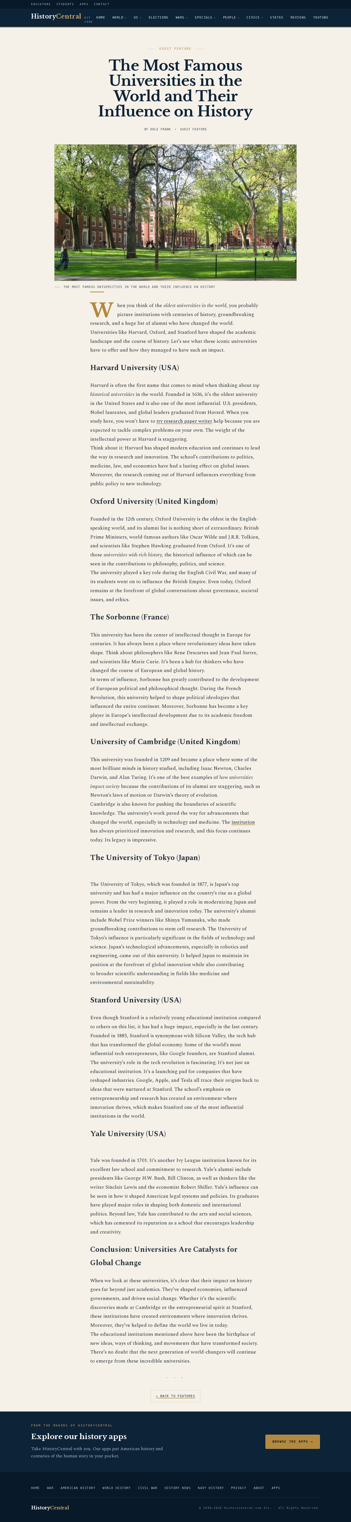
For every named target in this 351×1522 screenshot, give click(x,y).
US (136, 17)
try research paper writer (184, 421)
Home (100, 17)
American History (78, 1488)
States (276, 17)
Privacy (238, 1488)
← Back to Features (175, 1396)
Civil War (148, 1488)
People (229, 17)
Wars (180, 17)
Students (65, 4)
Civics (253, 17)
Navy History (211, 1488)
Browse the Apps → (292, 1441)
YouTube (321, 17)
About (259, 1488)
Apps (84, 4)
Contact (101, 4)
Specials (203, 17)
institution (243, 822)
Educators (41, 4)
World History (117, 1488)
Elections (159, 17)
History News (178, 1488)
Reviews (298, 17)
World (118, 17)
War (50, 1488)
